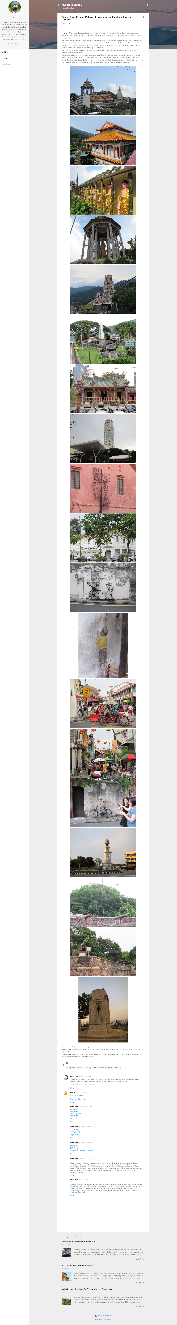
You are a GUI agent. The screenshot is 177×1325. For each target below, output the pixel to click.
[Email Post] (67, 1064)
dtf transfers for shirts (110, 1165)
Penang (88, 1068)
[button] (143, 17)
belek (71, 1119)
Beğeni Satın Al (75, 1131)
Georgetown (71, 1068)
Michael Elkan (107, 1319)
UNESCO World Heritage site (103, 1068)
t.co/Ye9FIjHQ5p (75, 1186)
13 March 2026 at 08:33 (86, 1158)
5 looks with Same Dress (78, 1099)
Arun (14, 17)
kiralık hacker (74, 1111)
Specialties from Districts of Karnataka (78, 1241)
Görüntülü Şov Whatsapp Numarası (81, 1151)
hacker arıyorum (75, 1113)
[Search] (147, 5)
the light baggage (72, 4)
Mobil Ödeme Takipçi (77, 1133)
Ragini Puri (74, 1076)
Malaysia (80, 1068)
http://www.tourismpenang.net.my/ (82, 1047)
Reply (72, 1088)
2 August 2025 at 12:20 (85, 1106)
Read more (140, 1259)
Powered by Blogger (104, 1316)
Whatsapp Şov (74, 1149)
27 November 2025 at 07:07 (87, 1142)
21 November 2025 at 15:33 (87, 1126)
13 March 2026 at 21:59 (86, 1180)
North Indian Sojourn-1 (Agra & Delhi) (77, 1265)
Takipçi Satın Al (75, 1135)
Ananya (72, 1092)
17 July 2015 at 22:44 (84, 1076)
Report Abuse (6, 64)
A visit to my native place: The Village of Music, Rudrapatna (87, 1289)
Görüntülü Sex (74, 1147)
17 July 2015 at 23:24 (82, 1092)
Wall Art (118, 1068)
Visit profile (15, 43)
